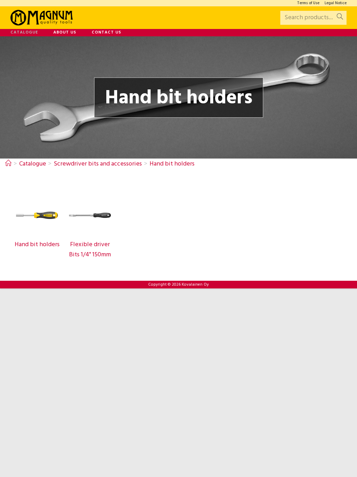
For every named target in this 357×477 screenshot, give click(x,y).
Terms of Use (308, 3)
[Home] (8, 164)
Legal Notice (336, 3)
